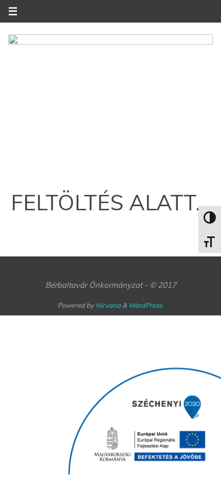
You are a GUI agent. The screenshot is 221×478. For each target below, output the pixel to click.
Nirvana (108, 305)
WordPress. (145, 305)
